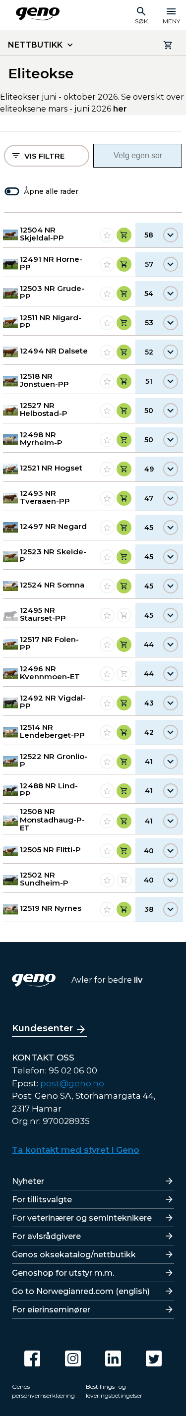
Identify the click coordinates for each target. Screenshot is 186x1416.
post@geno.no (72, 1083)
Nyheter (28, 1181)
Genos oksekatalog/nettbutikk (74, 1254)
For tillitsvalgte (42, 1199)
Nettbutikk (35, 45)
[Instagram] (73, 1358)
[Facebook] (32, 1358)
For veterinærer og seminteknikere (82, 1218)
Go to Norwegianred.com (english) (81, 1291)
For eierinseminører (51, 1309)
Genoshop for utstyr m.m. (63, 1273)
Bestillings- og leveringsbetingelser (114, 1391)
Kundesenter (42, 1028)
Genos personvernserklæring (43, 1391)
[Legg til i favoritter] (107, 235)
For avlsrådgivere (46, 1236)
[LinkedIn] (113, 1358)
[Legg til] (124, 235)
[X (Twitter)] (154, 1358)
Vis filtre (44, 156)
